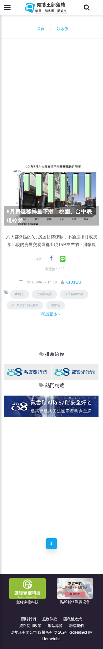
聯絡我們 (76, 626)
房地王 (19, 294)
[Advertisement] (51, 93)
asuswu (73, 283)
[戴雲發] (27, 372)
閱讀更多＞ (51, 314)
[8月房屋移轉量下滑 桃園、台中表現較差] (51, 194)
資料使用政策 (30, 626)
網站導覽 (55, 626)
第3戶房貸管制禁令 (25, 305)
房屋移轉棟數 (73, 294)
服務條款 (49, 619)
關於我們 (28, 619)
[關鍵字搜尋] (86, 7)
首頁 (39, 29)
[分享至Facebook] (51, 258)
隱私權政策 (72, 619)
